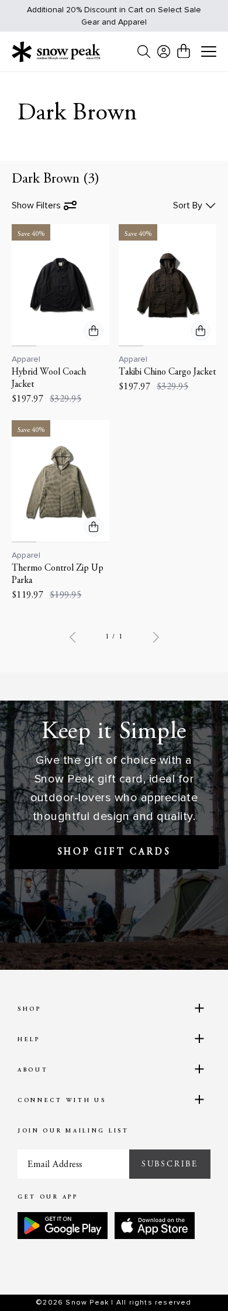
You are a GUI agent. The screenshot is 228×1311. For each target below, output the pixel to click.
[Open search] (144, 51)
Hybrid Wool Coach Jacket (49, 378)
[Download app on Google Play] (63, 1225)
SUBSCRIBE (169, 1164)
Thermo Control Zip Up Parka (57, 574)
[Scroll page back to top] (193, 1281)
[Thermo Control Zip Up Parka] (60, 481)
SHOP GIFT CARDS (114, 852)
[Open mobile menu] (208, 52)
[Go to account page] (164, 51)
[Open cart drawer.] (183, 51)
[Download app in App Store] (155, 1225)
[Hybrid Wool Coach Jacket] (60, 285)
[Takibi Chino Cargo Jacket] (167, 285)
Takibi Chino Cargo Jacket (167, 372)
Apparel (26, 359)
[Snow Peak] (56, 51)
